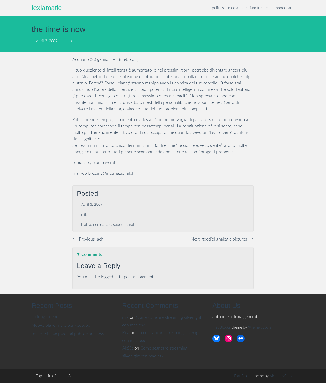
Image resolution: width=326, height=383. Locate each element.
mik (84, 214)
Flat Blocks (221, 327)
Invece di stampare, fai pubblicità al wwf (69, 334)
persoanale (102, 224)
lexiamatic (47, 7)
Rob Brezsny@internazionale (106, 173)
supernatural (123, 224)
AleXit (127, 348)
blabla (86, 224)
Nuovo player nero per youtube (61, 325)
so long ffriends (46, 317)
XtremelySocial (260, 327)
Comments (91, 254)
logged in (109, 277)
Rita (125, 333)
